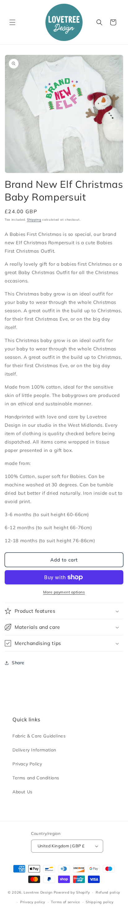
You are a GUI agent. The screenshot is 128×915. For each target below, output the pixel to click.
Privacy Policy (27, 764)
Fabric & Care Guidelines (39, 736)
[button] (12, 22)
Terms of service (65, 902)
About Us (22, 792)
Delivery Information (34, 750)
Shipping (34, 220)
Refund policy (108, 892)
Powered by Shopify (72, 892)
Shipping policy (100, 902)
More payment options (64, 592)
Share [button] (18, 662)
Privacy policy (32, 902)
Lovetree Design (38, 892)
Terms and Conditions (35, 778)
